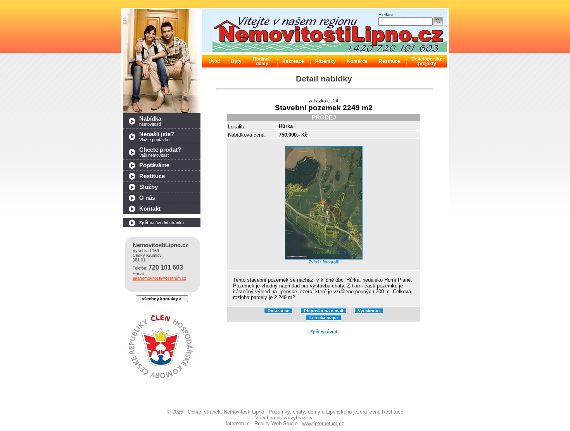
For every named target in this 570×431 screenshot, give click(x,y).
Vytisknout (369, 310)
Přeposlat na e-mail (323, 310)
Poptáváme (154, 165)
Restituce (152, 176)
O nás (147, 198)
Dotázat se (278, 310)
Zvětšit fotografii (324, 262)
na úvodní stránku (161, 222)
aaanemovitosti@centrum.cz (160, 278)
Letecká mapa (323, 317)
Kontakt (150, 209)
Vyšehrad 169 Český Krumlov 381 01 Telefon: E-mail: (160, 261)
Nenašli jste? (156, 136)
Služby (148, 187)
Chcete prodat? (160, 152)
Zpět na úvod (323, 331)
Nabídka (150, 121)
